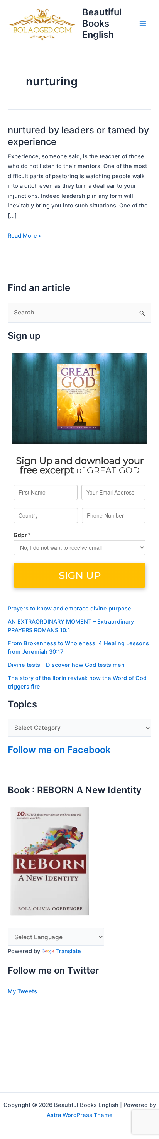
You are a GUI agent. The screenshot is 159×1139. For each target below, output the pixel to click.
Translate (68, 951)
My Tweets (22, 991)
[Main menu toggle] (143, 23)
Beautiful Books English (102, 23)
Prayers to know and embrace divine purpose (69, 608)
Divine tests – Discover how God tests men (66, 664)
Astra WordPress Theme (80, 1115)
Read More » (25, 235)
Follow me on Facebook (59, 749)
